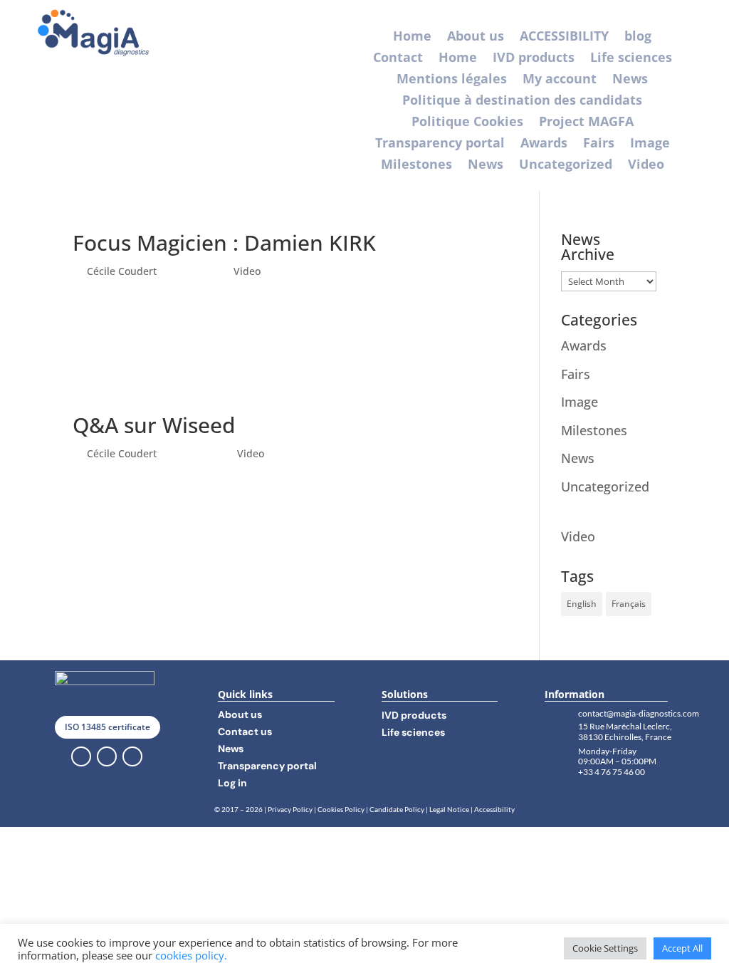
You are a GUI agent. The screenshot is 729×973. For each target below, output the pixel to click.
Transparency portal (440, 144)
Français (629, 604)
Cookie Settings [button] (605, 948)
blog (637, 37)
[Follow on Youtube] (132, 756)
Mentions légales (452, 80)
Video (646, 165)
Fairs (598, 144)
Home (412, 37)
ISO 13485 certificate (107, 727)
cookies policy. (191, 955)
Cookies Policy (341, 809)
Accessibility (494, 809)
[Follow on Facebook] (81, 756)
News (630, 80)
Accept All (682, 948)
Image (650, 144)
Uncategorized (565, 165)
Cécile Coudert (122, 271)
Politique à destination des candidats (522, 101)
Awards (543, 144)
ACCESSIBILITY (564, 37)
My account (560, 80)
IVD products (534, 59)
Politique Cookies (467, 123)
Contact (398, 59)
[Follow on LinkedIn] (107, 756)
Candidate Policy (396, 809)
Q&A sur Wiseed (154, 424)
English (582, 604)
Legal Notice (450, 809)
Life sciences (631, 59)
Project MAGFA (586, 123)
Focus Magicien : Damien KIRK (224, 242)
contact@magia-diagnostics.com (638, 713)
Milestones (416, 165)
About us (475, 37)
